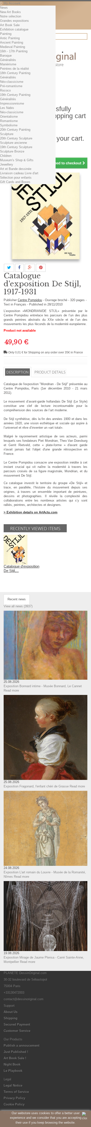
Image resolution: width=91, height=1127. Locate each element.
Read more (11, 690)
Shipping (10, 1018)
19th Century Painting (15, 95)
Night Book (12, 1064)
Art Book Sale (10, 25)
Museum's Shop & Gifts (16, 160)
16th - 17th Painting (13, 51)
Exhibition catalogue (14, 29)
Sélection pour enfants (16, 177)
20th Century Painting (15, 129)
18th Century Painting (15, 73)
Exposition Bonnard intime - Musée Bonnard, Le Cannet (43, 686)
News (4, 7)
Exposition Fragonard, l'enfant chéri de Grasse (36, 786)
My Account (12, 3)
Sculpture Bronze (12, 151)
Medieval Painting (12, 47)
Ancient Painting (11, 42)
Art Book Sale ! (15, 1058)
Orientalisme (9, 116)
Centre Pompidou (30, 300)
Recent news (17, 599)
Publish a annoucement (21, 1045)
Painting (5, 34)
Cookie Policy (14, 1104)
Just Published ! (16, 1052)
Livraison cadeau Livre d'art (19, 173)
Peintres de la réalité (14, 68)
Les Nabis (7, 108)
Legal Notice (13, 1085)
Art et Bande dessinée (15, 169)
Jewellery (6, 164)
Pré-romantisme (11, 86)
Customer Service (17, 1031)
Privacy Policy (14, 1098)
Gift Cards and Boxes (15, 182)
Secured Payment (17, 1024)
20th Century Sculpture (16, 138)
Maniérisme (8, 64)
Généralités (8, 60)
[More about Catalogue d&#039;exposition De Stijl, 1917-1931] (15, 549)
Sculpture (6, 134)
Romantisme (9, 121)
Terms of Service (16, 1092)
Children (5, 156)
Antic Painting (10, 38)
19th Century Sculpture (16, 147)
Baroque (6, 55)
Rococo (5, 90)
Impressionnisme (12, 103)
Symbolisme (8, 125)
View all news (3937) (18, 606)
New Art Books (10, 12)
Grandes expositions (14, 21)
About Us (10, 1012)
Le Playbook (13, 1071)
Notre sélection (10, 16)
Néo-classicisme (11, 82)
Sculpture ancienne (13, 143)
